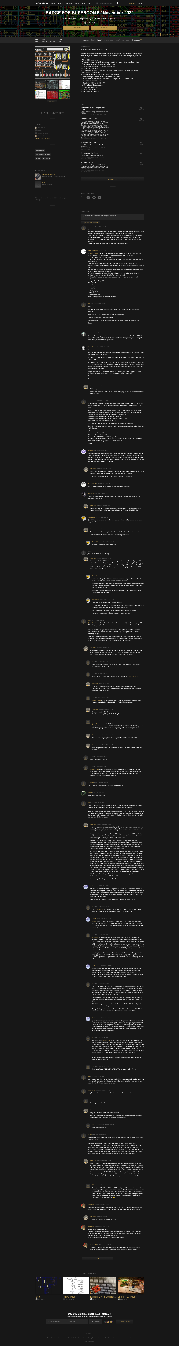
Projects (52, 3)
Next (97, 1259)
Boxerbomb (124, 1299)
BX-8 (38, 1296)
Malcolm (90, 1134)
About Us (49, 1338)
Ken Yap (92, 886)
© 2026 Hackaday (89, 1341)
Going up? (90, 1333)
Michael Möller (91, 517)
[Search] (117, 3)
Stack (83, 3)
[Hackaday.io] (41, 3)
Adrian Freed (91, 1205)
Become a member (73, 1317)
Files (99, 40)
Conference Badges (48, 174)
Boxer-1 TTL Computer (127, 1296)
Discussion (137, 40)
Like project (103, 28)
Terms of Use (82, 1338)
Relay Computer (69, 1296)
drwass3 (40, 130)
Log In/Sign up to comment (90, 223)
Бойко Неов (91, 493)
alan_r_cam (91, 782)
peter (89, 304)
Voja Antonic (91, 22)
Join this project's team (42, 138)
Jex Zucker (90, 333)
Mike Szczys (97, 1299)
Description (85, 40)
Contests (69, 3)
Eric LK (89, 227)
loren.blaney (70, 1299)
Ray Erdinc (90, 401)
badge (38, 158)
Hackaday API (102, 1338)
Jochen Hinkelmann (93, 250)
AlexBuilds (90, 451)
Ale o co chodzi (92, 483)
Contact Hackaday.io (60, 1338)
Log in (140, 3)
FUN (43, 182)
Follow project (76, 28)
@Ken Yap (100, 909)
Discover (60, 3)
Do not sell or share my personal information (120, 1338)
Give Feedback (72, 1338)
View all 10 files (112, 179)
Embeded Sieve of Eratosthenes (103, 1296)
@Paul (94, 921)
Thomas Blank (91, 347)
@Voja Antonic (94, 253)
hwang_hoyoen (42, 133)
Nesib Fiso (41, 136)
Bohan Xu (41, 1299)
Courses (76, 3)
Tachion (90, 792)
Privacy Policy (92, 1338)
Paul (89, 620)
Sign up (132, 3)
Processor (46, 158)
